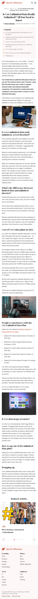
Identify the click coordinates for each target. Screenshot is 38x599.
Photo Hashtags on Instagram (13, 530)
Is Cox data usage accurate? (14, 49)
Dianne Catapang (10, 24)
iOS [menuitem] (3, 577)
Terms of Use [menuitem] (16, 596)
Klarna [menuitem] (22, 559)
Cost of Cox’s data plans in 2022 (15, 42)
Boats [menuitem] (22, 577)
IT (15, 9)
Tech (11, 9)
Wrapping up (9, 56)
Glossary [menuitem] (4, 559)
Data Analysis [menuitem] (6, 567)
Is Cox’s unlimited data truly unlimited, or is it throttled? (19, 33)
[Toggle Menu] (35, 3)
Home (6, 9)
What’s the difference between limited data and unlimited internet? (20, 38)
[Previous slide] (4, 539)
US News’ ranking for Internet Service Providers (17, 330)
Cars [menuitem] (21, 574)
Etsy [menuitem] (21, 556)
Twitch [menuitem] (4, 582)
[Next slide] (34, 539)
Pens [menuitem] (3, 556)
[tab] (14, 539)
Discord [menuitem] (4, 585)
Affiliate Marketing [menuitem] (25, 564)
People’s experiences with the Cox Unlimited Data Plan (19, 45)
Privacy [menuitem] (4, 580)
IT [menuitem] (2, 574)
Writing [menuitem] (4, 564)
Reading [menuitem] (4, 562)
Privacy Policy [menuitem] (6, 596)
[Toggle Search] (32, 3)
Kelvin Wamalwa (8, 532)
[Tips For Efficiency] (12, 2)
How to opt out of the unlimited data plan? (18, 53)
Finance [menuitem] (22, 562)
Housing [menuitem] (22, 580)
